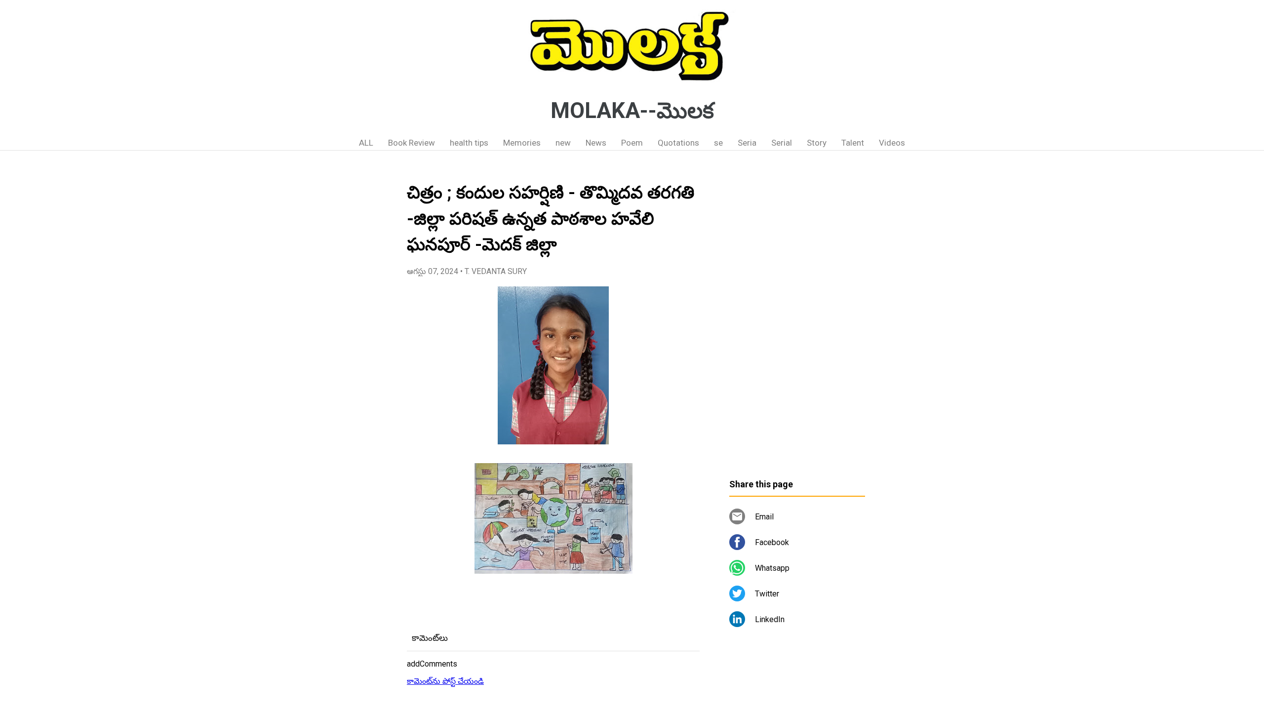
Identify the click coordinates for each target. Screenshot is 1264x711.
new (563, 143)
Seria (747, 143)
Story (817, 143)
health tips (469, 143)
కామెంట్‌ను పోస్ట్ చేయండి (445, 681)
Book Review (411, 143)
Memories (522, 143)
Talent (852, 143)
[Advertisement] (797, 318)
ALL (366, 143)
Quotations (678, 143)
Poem (632, 143)
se (718, 143)
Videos (892, 143)
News (596, 143)
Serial (781, 143)
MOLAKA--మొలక (632, 110)
